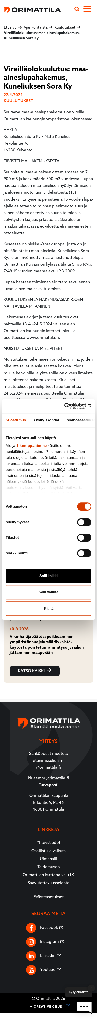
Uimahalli (48, 859)
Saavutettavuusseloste (48, 883)
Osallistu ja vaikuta (48, 851)
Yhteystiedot (48, 843)
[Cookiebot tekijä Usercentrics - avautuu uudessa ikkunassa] (69, 406)
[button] (84, 1007)
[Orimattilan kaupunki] (30, 9)
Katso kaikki (31, 671)
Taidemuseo (48, 867)
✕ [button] (91, 988)
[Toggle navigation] (90, 9)
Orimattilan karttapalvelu (46, 875)
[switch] (84, 522)
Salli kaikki (48, 576)
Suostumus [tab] (16, 420)
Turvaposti (48, 785)
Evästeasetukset (49, 897)
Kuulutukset (18, 101)
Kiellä (48, 608)
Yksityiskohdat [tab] (46, 420)
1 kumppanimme (31, 445)
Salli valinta (48, 592)
